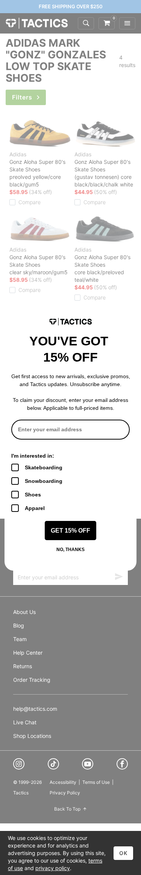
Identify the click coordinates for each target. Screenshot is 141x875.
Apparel (35, 508)
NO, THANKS (70, 549)
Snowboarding (43, 481)
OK (123, 853)
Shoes (33, 495)
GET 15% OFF (70, 530)
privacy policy (52, 868)
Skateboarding (43, 467)
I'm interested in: (32, 456)
